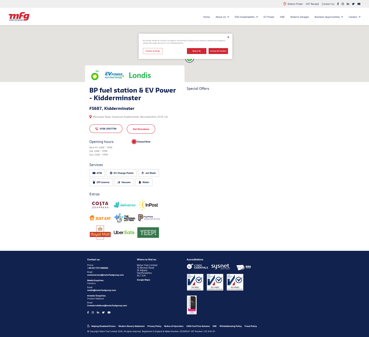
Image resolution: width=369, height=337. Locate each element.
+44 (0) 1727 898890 (97, 268)
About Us (221, 16)
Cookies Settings (152, 51)
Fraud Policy (251, 326)
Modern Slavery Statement (131, 326)
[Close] (228, 37)
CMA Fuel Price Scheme (198, 326)
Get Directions (141, 129)
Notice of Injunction (173, 326)
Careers (353, 16)
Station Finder (295, 3)
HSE (282, 16)
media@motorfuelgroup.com (101, 290)
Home (206, 16)
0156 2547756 (108, 128)
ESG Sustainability (245, 16)
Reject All (197, 51)
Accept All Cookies (218, 51)
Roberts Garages (299, 16)
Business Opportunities (327, 16)
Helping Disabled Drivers (103, 326)
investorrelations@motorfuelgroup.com (107, 305)
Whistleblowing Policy (231, 326)
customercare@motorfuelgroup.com (105, 275)
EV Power (269, 16)
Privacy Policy (154, 326)
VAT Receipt (312, 3)
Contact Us (328, 3)
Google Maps (143, 280)
